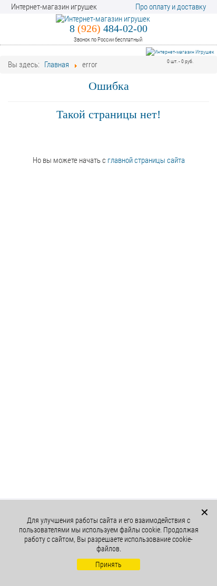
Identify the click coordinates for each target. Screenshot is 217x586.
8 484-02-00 (108, 28)
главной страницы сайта (146, 160)
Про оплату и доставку (170, 7)
